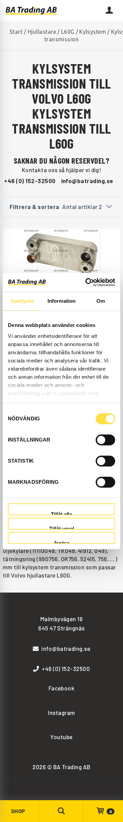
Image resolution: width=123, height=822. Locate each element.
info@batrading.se (87, 180)
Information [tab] (61, 301)
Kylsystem (92, 32)
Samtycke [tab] (22, 301)
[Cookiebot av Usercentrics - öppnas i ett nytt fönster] (86, 282)
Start (16, 32)
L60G (67, 32)
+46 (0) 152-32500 (29, 180)
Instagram (61, 712)
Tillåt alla (61, 513)
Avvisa (61, 542)
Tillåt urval (61, 527)
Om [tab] (100, 301)
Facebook (62, 688)
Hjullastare (42, 32)
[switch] (105, 439)
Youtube (61, 736)
